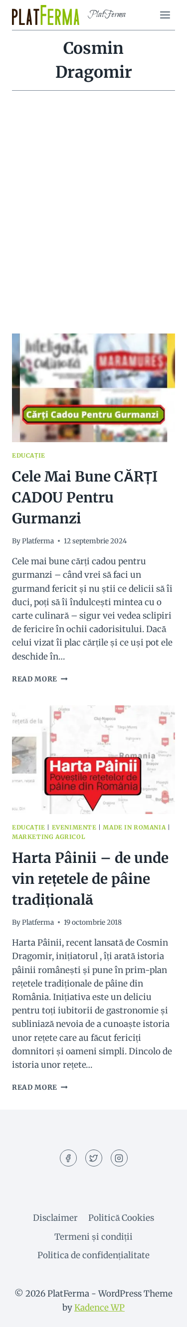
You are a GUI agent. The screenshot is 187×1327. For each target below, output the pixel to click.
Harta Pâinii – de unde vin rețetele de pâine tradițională (90, 879)
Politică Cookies (121, 1217)
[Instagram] (119, 1158)
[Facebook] (68, 1158)
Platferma (38, 541)
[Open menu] (165, 14)
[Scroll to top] (162, 1312)
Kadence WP (99, 1307)
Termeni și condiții (93, 1236)
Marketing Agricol (48, 836)
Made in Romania (134, 827)
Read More (40, 679)
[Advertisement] (93, 224)
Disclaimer (55, 1217)
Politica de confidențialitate (93, 1255)
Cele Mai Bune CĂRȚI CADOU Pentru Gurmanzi (85, 497)
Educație (28, 455)
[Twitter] (93, 1158)
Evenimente (74, 827)
